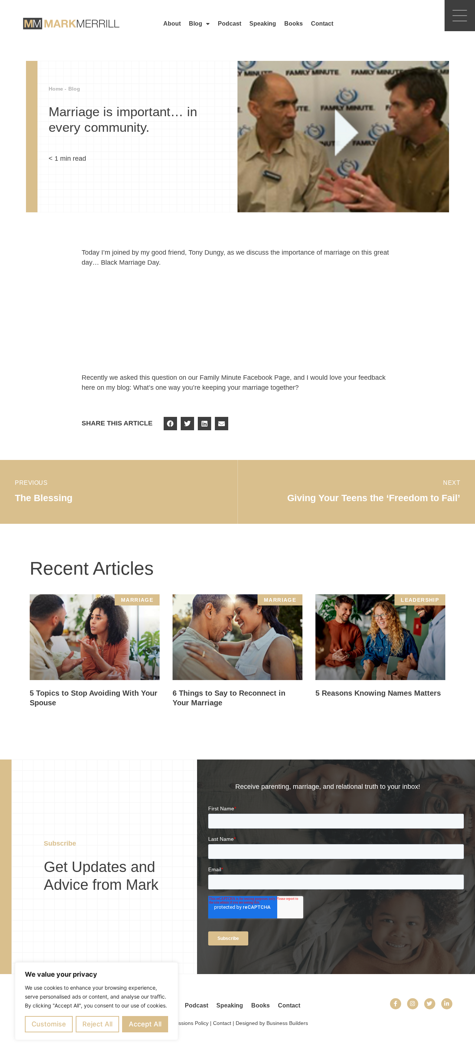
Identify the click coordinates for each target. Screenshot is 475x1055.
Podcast (229, 23)
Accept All (145, 1024)
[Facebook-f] (395, 1003)
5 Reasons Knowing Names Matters (378, 693)
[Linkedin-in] (446, 1003)
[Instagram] (412, 1003)
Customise (49, 1024)
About (172, 23)
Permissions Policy (187, 1023)
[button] (170, 423)
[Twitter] (429, 1003)
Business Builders (287, 1023)
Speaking (262, 23)
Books (293, 23)
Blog (195, 23)
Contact (322, 23)
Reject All (97, 1024)
